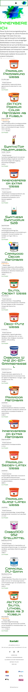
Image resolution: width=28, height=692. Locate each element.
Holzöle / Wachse (5, 152)
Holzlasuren (4, 262)
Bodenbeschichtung (6, 369)
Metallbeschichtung (6, 574)
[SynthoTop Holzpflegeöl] (14, 140)
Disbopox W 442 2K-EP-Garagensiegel (14, 362)
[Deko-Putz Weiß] (14, 317)
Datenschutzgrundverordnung (14, 657)
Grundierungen (5, 79)
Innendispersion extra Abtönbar (14, 433)
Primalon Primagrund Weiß (14, 73)
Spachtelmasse (5, 225)
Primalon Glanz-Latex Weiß (14, 501)
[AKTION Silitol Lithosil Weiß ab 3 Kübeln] (14, 595)
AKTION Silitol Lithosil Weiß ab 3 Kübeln (14, 608)
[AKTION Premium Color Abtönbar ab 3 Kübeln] (14, 97)
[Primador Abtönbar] (14, 390)
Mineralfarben (5, 296)
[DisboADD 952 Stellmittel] (14, 525)
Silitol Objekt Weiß (14, 292)
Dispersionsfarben (6, 118)
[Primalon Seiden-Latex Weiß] (14, 455)
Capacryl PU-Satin (14, 570)
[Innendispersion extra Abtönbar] (14, 424)
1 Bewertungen (6, 122)
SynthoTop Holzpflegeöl (14, 148)
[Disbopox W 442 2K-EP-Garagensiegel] (14, 351)
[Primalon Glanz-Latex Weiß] (14, 492)
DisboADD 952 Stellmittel (14, 534)
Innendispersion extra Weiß (14, 183)
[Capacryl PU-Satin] (14, 562)
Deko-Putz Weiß (14, 325)
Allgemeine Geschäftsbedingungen (14, 659)
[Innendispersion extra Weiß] (14, 174)
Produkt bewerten (6, 82)
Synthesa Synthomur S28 (14, 219)
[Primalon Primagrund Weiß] (14, 64)
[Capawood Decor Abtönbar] (14, 247)
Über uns (14, 664)
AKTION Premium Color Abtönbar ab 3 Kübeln (14, 109)
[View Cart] (16, 3)
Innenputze (4, 329)
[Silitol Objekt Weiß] (14, 284)
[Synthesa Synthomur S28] (14, 210)
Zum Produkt (4, 90)
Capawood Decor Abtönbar (14, 256)
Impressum (14, 655)
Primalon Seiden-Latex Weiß (14, 465)
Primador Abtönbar (14, 399)
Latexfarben (4, 403)
